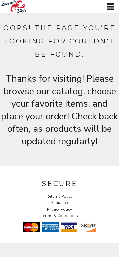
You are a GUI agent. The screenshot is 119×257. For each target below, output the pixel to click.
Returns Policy (59, 196)
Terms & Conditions (59, 215)
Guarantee (59, 202)
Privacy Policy (59, 209)
